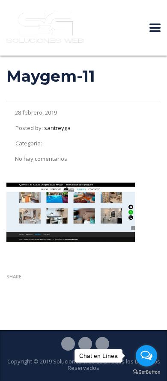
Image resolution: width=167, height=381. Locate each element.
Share (13, 276)
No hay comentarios (41, 158)
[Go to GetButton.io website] (146, 372)
